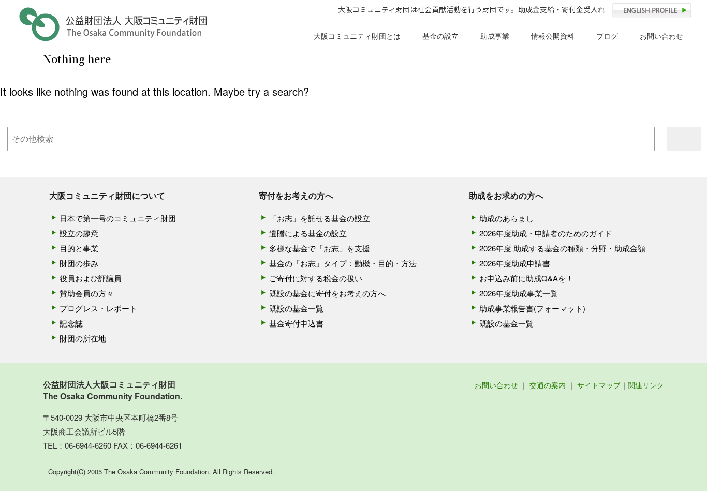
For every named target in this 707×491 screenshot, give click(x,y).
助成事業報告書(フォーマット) (532, 308)
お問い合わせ (661, 36)
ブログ (607, 36)
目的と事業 (79, 248)
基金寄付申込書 (296, 323)
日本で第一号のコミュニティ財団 (118, 218)
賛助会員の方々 (87, 293)
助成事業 (494, 36)
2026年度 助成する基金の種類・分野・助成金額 (562, 248)
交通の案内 (547, 385)
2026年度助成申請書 (514, 263)
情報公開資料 (553, 36)
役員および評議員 (91, 278)
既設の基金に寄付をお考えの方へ (327, 293)
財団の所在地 (83, 338)
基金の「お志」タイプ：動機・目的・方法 (343, 263)
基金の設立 (440, 36)
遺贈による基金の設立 (308, 233)
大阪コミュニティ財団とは (357, 36)
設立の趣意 (79, 233)
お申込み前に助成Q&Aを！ (526, 278)
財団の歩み (79, 263)
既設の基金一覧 (296, 308)
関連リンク (646, 385)
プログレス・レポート (98, 308)
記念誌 (71, 323)
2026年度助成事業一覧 (518, 293)
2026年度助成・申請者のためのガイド (545, 233)
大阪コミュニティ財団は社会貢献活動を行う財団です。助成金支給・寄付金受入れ (471, 9)
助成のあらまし (506, 218)
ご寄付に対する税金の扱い (315, 278)
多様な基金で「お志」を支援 (319, 248)
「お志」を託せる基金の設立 (319, 218)
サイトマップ (599, 385)
